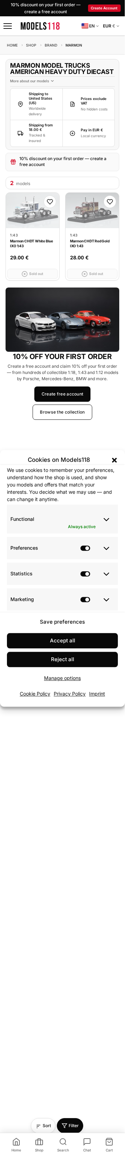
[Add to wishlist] (50, 201)
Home (12, 45)
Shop (31, 45)
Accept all (62, 641)
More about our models (29, 81)
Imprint (97, 694)
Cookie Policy (35, 694)
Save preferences (62, 621)
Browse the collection (62, 412)
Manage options (62, 678)
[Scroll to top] (89, 1129)
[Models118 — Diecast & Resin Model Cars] (40, 26)
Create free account (63, 394)
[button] (114, 460)
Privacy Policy (70, 694)
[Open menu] (7, 26)
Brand (51, 45)
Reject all (62, 659)
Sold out (36, 274)
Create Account (104, 8)
